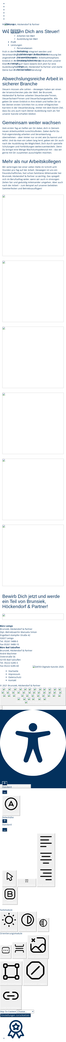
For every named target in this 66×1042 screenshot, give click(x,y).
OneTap (20, 781)
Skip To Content (8, 1011)
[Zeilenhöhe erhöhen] (4, 821)
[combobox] (33, 696)
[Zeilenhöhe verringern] (4, 830)
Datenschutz (14, 677)
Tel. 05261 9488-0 (9, 641)
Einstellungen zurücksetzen (15, 1015)
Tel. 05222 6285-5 (9, 662)
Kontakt (12, 680)
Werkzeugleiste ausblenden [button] (15, 786)
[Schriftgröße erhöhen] (4, 783)
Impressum (14, 674)
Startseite (13, 671)
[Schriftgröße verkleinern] (4, 792)
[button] (1, 708)
